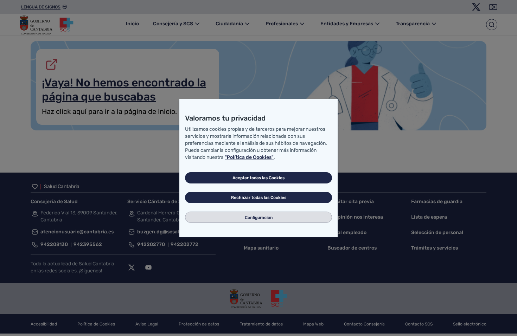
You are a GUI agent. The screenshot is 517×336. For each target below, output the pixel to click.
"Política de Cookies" (249, 157)
